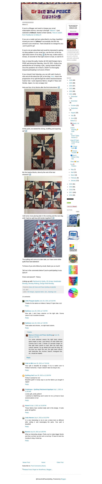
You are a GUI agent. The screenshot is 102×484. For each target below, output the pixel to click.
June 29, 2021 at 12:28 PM (42, 375)
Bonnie (27, 431)
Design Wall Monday (47, 283)
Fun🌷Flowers (73, 165)
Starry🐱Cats (74, 161)
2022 (71, 91)
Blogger (63, 479)
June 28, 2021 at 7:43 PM (39, 311)
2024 (71, 86)
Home (43, 462)
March (73, 175)
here (52, 76)
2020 (71, 184)
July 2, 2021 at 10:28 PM (38, 405)
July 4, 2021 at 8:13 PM (41, 417)
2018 (71, 189)
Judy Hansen (29, 417)
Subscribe (73, 34)
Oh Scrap (49, 281)
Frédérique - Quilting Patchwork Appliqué (39, 389)
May (72, 169)
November (74, 101)
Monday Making (33, 283)
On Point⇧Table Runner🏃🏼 (74, 135)
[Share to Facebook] (26, 289)
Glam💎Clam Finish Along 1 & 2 (74, 141)
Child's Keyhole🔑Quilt (74, 129)
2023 (71, 88)
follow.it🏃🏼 (73, 120)
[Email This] (23, 289)
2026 (71, 80)
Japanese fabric (39, 292)
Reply (27, 306)
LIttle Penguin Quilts (32, 301)
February (74, 178)
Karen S (27, 405)
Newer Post (26, 462)
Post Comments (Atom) (38, 466)
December (74, 96)
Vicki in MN (29, 363)
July (72, 115)
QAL (46, 292)
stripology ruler (52, 292)
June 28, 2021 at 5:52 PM (47, 301)
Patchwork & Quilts (39, 281)
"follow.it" (53, 30)
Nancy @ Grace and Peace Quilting (40, 335)
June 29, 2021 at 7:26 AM (41, 363)
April (72, 172)
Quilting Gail (29, 375)
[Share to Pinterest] (27, 289)
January (73, 180)
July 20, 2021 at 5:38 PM (38, 431)
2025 (71, 83)
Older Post (60, 462)
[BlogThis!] (24, 289)
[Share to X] (25, 289)
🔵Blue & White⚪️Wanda (74, 157)
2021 (71, 94)
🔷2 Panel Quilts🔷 (73, 147)
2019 (71, 187)
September (74, 108)
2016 (71, 195)
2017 (71, 192)
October (73, 105)
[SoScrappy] (73, 251)
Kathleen (28, 311)
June (72, 118)
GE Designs (30, 292)
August (73, 112)
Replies (29, 332)
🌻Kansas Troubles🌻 (74, 151)
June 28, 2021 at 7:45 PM (39, 323)
